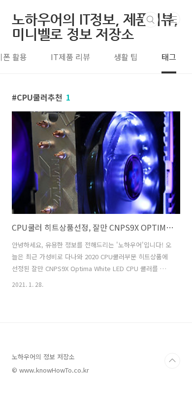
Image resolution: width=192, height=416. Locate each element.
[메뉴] (172, 19)
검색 (150, 19)
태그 (168, 57)
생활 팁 (126, 57)
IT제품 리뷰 (70, 57)
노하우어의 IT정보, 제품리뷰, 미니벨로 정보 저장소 (95, 20)
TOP (172, 361)
